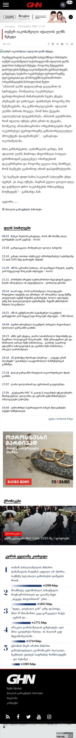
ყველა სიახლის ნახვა (61, 418)
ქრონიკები (12, 501)
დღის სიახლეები (17, 228)
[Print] (72, 44)
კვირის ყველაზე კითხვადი (26, 556)
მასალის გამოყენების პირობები (23, 209)
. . (16, 201)
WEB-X (62, 724)
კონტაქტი (12, 702)
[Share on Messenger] (53, 44)
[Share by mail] (62, 44)
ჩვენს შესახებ (14, 688)
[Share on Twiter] (57, 44)
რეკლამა (12, 698)
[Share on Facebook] (48, 44)
